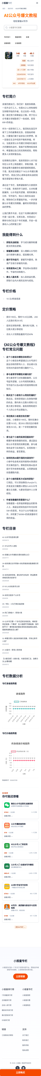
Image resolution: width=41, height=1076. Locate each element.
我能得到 (18, 37)
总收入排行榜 (6, 1005)
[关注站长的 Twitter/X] (17, 1068)
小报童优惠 (26, 1000)
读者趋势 (7, 43)
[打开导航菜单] (37, 3)
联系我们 (25, 1040)
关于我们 (25, 1035)
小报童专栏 (20, 961)
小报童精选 (26, 1005)
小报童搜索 (26, 995)
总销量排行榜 (6, 1000)
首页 (4, 9)
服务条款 (25, 1045)
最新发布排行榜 (7, 1010)
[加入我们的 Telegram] (23, 1068)
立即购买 (20, 1072)
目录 (27, 37)
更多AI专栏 (20, 927)
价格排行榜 (6, 1020)
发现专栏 (10, 9)
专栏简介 (7, 37)
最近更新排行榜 (7, 1015)
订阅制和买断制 (7, 1035)
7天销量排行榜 (7, 995)
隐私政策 (25, 1050)
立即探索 (20, 976)
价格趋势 (18, 43)
